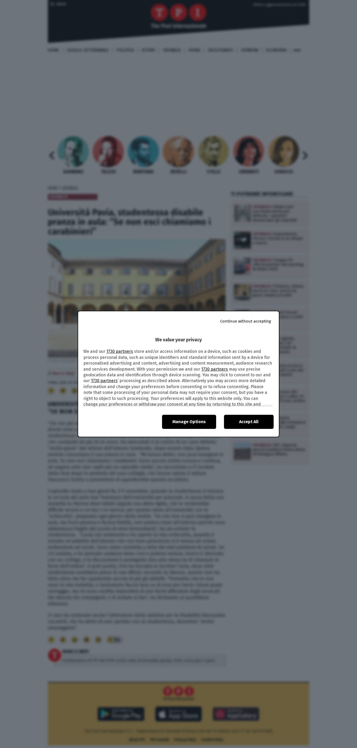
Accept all (248, 421)
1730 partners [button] (119, 351)
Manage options (189, 421)
